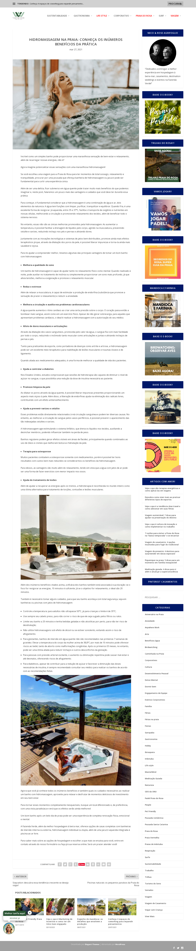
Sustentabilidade (57, 16)
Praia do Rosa (144, 16)
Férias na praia (152, 719)
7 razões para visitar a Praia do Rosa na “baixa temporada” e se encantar (162, 534)
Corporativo (121, 16)
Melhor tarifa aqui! (15, 913)
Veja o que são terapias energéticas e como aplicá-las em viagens (162, 489)
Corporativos (151, 660)
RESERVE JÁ (15, 918)
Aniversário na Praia (154, 614)
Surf (161, 16)
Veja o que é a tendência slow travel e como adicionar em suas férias (162, 507)
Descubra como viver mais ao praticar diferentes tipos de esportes (162, 498)
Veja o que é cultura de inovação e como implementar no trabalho (161, 525)
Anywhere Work (152, 627)
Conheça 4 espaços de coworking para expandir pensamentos (120, 921)
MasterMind (150, 772)
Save (82, 864)
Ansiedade (150, 621)
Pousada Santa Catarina (156, 824)
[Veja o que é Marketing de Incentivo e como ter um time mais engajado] (60, 906)
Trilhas (148, 877)
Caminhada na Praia (154, 653)
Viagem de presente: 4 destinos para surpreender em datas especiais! (162, 552)
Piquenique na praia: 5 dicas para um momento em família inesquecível (162, 561)
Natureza (149, 785)
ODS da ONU (151, 791)
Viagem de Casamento (155, 903)
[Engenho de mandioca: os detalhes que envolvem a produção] (91, 906)
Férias (147, 713)
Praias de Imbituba (154, 844)
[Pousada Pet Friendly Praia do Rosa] (29, 906)
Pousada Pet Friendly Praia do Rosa (28, 920)
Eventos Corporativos (155, 700)
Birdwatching (151, 647)
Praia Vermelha (152, 837)
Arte (147, 634)
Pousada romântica (154, 818)
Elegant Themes (92, 944)
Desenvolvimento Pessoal (156, 673)
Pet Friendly (150, 811)
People (148, 805)
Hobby (148, 745)
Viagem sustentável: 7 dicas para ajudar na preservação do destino (160, 516)
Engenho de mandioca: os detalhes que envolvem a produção (90, 921)
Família (148, 706)
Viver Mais (149, 916)
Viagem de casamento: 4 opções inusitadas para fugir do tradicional (162, 543)
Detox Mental (151, 680)
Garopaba (149, 732)
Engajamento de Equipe (156, 693)
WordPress (120, 944)
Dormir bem (150, 686)
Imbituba (149, 758)
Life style (102, 16)
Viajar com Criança (154, 910)
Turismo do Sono (153, 883)
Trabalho (149, 870)
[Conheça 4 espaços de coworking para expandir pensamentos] (122, 906)
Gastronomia (82, 16)
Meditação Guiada (153, 778)
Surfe (147, 857)
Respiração (150, 850)
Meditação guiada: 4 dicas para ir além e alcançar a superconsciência (161, 570)
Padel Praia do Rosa (154, 798)
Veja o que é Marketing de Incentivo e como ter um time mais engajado (59, 921)
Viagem (175, 16)
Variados (149, 890)
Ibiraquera (150, 752)
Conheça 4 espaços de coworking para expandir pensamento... (57, 3)
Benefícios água (152, 640)
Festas (148, 726)
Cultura (148, 667)
